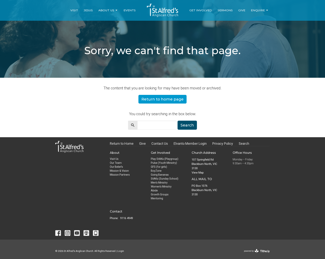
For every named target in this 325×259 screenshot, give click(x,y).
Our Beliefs (116, 166)
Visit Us (114, 158)
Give (241, 10)
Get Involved (200, 10)
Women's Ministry (161, 186)
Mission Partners (120, 174)
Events (130, 10)
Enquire (258, 10)
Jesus (88, 10)
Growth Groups (160, 194)
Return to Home (122, 143)
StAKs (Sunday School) (164, 178)
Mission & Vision (119, 170)
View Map (198, 172)
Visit (74, 10)
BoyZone (156, 170)
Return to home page (162, 99)
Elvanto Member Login (190, 143)
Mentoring (157, 198)
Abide (154, 190)
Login (121, 251)
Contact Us (159, 143)
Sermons (225, 10)
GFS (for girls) (159, 166)
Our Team (116, 162)
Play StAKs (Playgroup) (164, 158)
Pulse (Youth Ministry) (164, 162)
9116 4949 (126, 218)
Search (187, 125)
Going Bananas (160, 174)
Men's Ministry (159, 182)
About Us (106, 10)
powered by (255, 254)
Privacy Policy (222, 143)
